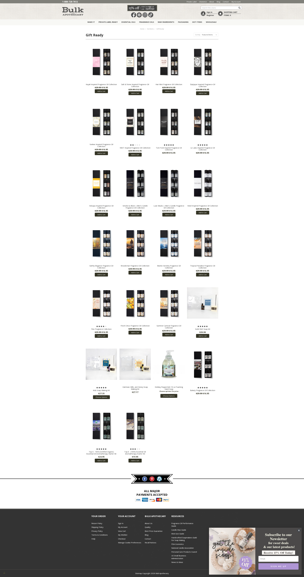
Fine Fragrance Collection (101, 329)
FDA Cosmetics (177, 544)
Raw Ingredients (166, 22)
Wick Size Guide (177, 533)
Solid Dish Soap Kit (202, 329)
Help (93, 539)
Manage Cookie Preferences (129, 542)
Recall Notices (150, 542)
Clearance (203, 2)
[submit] (239, 7)
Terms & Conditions (99, 535)
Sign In (120, 523)
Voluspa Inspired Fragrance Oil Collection (101, 207)
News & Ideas (177, 562)
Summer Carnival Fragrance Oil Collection (169, 327)
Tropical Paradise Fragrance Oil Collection (202, 267)
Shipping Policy (97, 527)
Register (210, 15)
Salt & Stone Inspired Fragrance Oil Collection (135, 85)
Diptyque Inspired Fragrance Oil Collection (202, 85)
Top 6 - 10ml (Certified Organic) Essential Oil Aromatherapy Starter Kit (101, 453)
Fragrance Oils (146, 22)
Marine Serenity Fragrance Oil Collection (169, 267)
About (211, 2)
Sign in (209, 12)
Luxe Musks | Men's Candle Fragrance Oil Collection (169, 207)
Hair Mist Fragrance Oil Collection (169, 84)
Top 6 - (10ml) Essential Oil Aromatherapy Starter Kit (135, 453)
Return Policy (96, 523)
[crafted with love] (4, 572)
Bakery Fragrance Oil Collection (202, 390)
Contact (226, 2)
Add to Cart (101, 91)
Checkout (122, 539)
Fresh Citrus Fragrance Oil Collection (135, 326)
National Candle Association (182, 548)
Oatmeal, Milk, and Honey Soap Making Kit (135, 388)
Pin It (139, 15)
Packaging (183, 22)
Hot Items (197, 22)
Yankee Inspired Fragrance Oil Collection (101, 145)
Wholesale (211, 22)
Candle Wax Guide (178, 530)
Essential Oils (128, 22)
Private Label (192, 2)
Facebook (133, 15)
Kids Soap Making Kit (101, 390)
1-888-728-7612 (70, 1)
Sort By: (198, 35)
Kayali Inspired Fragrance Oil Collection (101, 84)
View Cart (122, 531)
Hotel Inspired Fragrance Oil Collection (202, 206)
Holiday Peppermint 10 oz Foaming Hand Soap (169, 388)
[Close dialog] (299, 530)
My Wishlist (122, 535)
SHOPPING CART (230, 12)
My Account (236, 2)
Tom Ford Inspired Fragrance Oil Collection (169, 149)
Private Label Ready (108, 22)
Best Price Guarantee (153, 531)
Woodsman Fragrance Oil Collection (135, 266)
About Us (148, 523)
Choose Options (101, 397)
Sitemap (138, 573)
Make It (91, 22)
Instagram (144, 15)
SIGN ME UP (278, 566)
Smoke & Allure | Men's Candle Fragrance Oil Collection (135, 207)
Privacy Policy (97, 531)
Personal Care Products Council (184, 552)
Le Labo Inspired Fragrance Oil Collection (202, 149)
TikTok (150, 15)
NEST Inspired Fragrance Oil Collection (135, 148)
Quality (147, 527)
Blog (218, 2)
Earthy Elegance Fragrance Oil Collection (101, 267)
